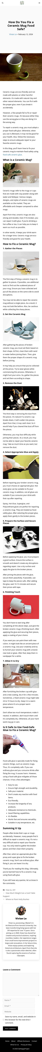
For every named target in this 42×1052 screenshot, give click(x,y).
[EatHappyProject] (22, 3)
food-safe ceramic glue (12, 154)
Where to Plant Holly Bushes (17, 899)
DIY (14, 890)
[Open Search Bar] (2, 3)
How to (9, 890)
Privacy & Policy (26, 1045)
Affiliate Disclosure (23, 1041)
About (13, 1041)
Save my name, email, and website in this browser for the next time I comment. (20, 1019)
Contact (34, 1041)
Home (7, 1041)
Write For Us (14, 1045)
